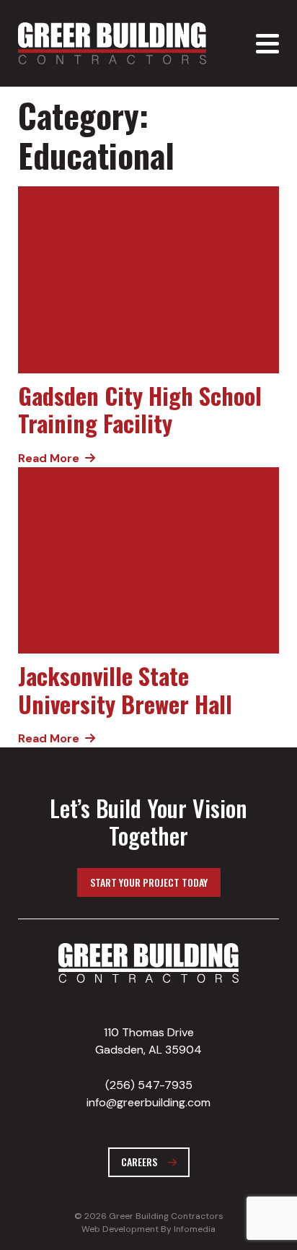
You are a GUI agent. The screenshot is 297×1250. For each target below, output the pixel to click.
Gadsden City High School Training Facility (140, 409)
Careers (139, 1161)
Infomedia (195, 1229)
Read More (48, 458)
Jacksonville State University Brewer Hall (125, 689)
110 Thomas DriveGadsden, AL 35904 (148, 1041)
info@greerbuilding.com (148, 1102)
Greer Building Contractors (112, 43)
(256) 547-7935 (148, 1085)
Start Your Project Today (149, 882)
